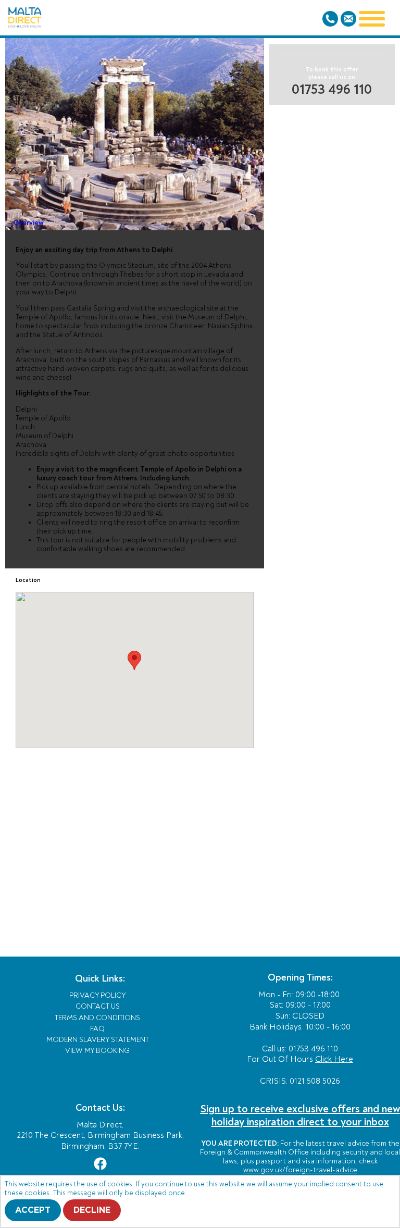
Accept (33, 1210)
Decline (91, 1210)
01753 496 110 (332, 89)
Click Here (334, 1059)
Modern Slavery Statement (97, 1039)
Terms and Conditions (97, 1017)
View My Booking (97, 1050)
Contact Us (98, 1006)
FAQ (97, 1028)
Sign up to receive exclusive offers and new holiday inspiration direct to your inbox (300, 1115)
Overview (28, 222)
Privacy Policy (97, 995)
